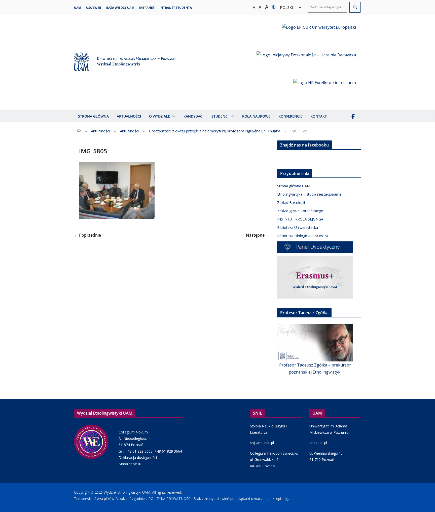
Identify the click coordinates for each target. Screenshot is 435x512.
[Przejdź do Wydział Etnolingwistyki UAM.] (79, 131)
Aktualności (129, 116)
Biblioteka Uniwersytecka (297, 227)
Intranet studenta (176, 8)
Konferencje (290, 116)
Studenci (220, 116)
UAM (77, 8)
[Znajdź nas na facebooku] (353, 116)
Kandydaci (193, 116)
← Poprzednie (87, 235)
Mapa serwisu (130, 463)
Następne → (258, 235)
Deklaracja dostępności (138, 457)
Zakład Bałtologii (291, 202)
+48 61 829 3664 (168, 451)
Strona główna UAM (293, 186)
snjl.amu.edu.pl (262, 442)
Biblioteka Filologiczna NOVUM (302, 235)
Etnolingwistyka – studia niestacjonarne (309, 194)
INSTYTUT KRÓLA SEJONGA (300, 219)
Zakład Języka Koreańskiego (300, 210)
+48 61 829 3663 (139, 451)
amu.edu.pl (318, 442)
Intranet (147, 8)
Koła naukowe (256, 116)
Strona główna (93, 116)
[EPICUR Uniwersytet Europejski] (318, 35)
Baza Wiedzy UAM (120, 8)
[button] (172, 116)
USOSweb (93, 8)
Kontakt (318, 116)
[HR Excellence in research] (324, 90)
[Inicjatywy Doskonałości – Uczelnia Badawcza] (306, 63)
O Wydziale (159, 116)
